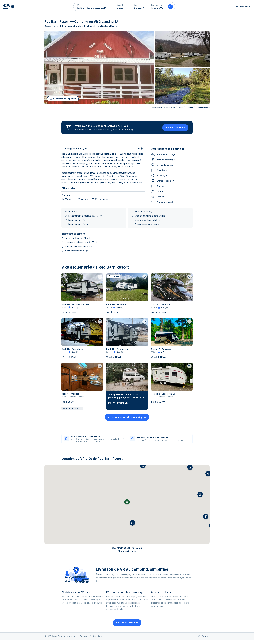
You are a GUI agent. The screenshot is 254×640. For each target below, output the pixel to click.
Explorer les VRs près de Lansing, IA (127, 417)
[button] (94, 6)
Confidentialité (96, 636)
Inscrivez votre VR (175, 127)
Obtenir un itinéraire (127, 551)
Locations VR (157, 107)
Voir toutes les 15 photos (64, 99)
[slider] (71, 307)
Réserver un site (102, 199)
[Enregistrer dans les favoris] (100, 277)
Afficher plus (68, 188)
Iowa (181, 107)
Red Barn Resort (203, 107)
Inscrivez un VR (243, 7)
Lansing (190, 107)
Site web (84, 199)
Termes (83, 636)
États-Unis (170, 107)
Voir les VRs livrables (127, 622)
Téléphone (69, 199)
